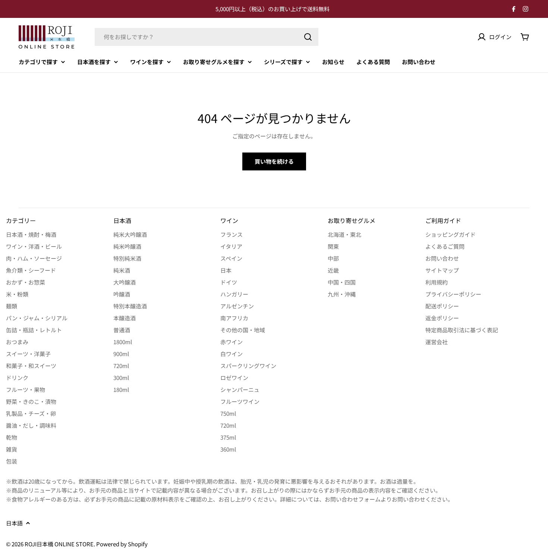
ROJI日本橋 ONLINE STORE (59, 544)
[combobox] (206, 37)
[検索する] (307, 36)
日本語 (14, 523)
